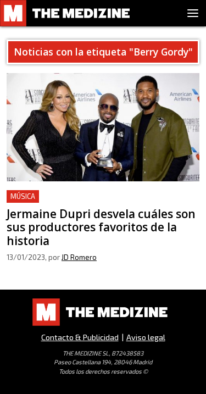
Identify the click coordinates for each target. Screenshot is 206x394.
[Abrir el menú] (193, 13)
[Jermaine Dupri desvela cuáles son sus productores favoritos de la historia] (103, 127)
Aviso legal (145, 337)
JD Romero (79, 257)
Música (22, 196)
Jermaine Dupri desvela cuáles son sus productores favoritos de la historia (83, 203)
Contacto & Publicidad (80, 337)
